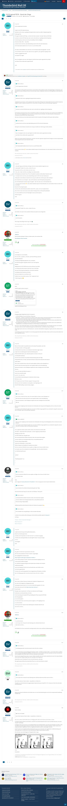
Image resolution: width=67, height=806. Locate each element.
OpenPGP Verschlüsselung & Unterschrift (34, 76)
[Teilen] (64, 18)
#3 (62, 163)
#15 (62, 579)
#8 (62, 312)
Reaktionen (4, 90)
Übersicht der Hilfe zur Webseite (27, 790)
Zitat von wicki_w (20, 83)
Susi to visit (25, 157)
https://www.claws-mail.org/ (32, 587)
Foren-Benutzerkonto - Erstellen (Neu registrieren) (28, 794)
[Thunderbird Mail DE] (33, 6)
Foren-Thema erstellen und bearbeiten (28, 797)
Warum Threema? (18, 523)
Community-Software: (53, 798)
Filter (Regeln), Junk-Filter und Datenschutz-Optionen (54, 776)
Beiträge (4, 91)
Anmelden (53, 1)
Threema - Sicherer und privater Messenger (23, 519)
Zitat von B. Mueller (20, 713)
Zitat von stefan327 (20, 419)
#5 (62, 232)
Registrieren (59, 1)
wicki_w (14, 16)
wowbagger (27, 775)
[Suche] (63, 1)
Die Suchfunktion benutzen (26, 792)
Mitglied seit (4, 35)
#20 (62, 707)
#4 (62, 202)
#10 (62, 390)
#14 (62, 549)
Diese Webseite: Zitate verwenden (21, 238)
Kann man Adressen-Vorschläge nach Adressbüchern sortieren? (37, 774)
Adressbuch (28, 776)
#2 (62, 80)
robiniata (6, 775)
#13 (62, 529)
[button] (47, 1)
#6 (62, 252)
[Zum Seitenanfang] (65, 804)
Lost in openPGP (8, 778)
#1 (62, 24)
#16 (62, 612)
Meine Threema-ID (18, 521)
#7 (62, 284)
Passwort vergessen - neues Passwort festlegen (28, 800)
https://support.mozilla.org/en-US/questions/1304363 (25, 557)
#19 (62, 690)
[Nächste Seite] (10, 18)
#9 (62, 343)
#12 (62, 468)
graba (24, 69)
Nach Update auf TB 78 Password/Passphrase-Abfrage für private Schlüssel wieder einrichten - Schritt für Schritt (24, 293)
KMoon (48, 775)
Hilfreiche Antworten (6, 94)
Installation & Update (21, 76)
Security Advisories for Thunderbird (28, 481)
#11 (62, 416)
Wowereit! (47, 515)
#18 (62, 671)
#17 (62, 642)
